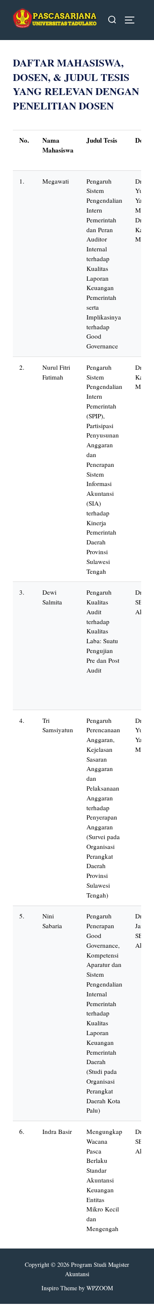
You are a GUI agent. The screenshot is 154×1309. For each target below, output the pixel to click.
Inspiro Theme (59, 1288)
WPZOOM (99, 1288)
